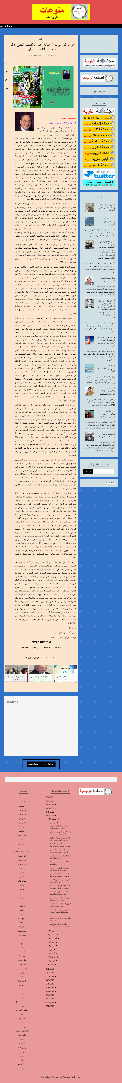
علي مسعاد (22, 960)
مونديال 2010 (22, 1047)
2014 (52, 991)
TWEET (46, 647)
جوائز (22, 898)
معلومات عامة (22, 1027)
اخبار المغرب (22, 814)
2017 (52, 980)
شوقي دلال (22, 927)
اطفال (22, 839)
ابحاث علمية (22, 798)
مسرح (22, 1006)
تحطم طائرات (22, 868)
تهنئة (22, 885)
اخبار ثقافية (22, 818)
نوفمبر (53, 823)
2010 (52, 1006)
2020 (52, 969)
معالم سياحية (22, 1018)
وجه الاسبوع (22, 1064)
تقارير (22, 873)
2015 (52, 988)
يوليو (52, 942)
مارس (53, 957)
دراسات (22, 906)
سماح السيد (22, 918)
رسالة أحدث (33, 764)
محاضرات (22, 997)
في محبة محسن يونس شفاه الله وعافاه (106, 435)
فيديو (22, 973)
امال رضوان (22, 856)
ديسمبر (53, 819)
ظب (22, 948)
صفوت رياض (22, 935)
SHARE (57, 647)
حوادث (22, 902)
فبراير (53, 961)
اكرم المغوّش (22, 848)
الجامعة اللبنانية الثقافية (22, 852)
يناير (51, 964)
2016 (52, 984)
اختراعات (22, 831)
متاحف (22, 989)
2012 (52, 999)
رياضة (22, 910)
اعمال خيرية (22, 843)
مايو (51, 949)
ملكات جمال (22, 1035)
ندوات (22, 1056)
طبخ (22, 943)
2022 (52, 812)
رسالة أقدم (49, 764)
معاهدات (22, 1022)
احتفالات (22, 806)
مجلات (22, 993)
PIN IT (24, 647)
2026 (51, 797)
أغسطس (54, 938)
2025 (52, 801)
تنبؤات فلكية (22, 881)
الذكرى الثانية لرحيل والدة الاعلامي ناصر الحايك (107, 207)
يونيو (52, 946)
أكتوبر (53, 931)
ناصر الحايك (22, 1052)
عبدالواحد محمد (22, 952)
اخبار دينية (21, 823)
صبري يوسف (22, 931)
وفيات (22, 1068)
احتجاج (22, 802)
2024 (52, 805)
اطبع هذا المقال (99, 91)
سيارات (22, 923)
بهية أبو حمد (22, 864)
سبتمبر (52, 935)
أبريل (53, 953)
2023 (52, 808)
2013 (52, 995)
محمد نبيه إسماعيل (22, 1002)
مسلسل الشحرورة (22, 1010)
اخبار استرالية (22, 810)
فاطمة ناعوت (22, 964)
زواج (22, 914)
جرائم (22, 889)
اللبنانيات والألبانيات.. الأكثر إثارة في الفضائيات (107, 391)
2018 (52, 976)
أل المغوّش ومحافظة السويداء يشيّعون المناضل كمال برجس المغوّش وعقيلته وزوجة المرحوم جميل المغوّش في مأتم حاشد (106, 308)
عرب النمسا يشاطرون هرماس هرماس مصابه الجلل (107, 414)
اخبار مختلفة (22, 827)
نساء (22, 1060)
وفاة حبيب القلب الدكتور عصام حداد (107, 279)
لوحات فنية (22, 981)
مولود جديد (21, 1043)
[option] (65, 675)
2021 (52, 816)
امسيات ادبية (22, 860)
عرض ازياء (22, 956)
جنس (22, 893)
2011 (52, 1002)
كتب (40, 39)
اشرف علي (22, 835)
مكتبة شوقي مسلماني (22, 1031)
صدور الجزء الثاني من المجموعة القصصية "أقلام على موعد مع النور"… (106, 341)
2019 (52, 973)
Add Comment (35, 55)
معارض (22, 1014)
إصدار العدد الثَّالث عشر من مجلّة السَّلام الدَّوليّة (106, 368)
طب (22, 939)
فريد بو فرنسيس (22, 968)
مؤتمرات (22, 985)
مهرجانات (22, 1039)
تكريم (22, 877)
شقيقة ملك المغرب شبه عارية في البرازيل (107, 221)
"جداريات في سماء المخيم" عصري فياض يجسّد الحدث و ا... (59, 912)
